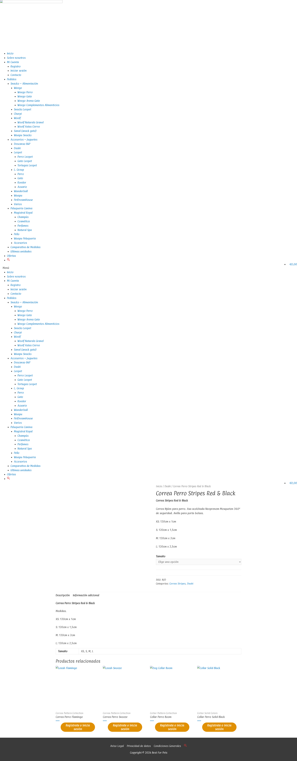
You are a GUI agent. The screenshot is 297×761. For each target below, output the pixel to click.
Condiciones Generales (167, 746)
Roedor (21, 182)
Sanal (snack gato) (25, 130)
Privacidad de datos (139, 746)
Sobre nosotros (16, 57)
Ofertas (11, 255)
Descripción (63, 595)
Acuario (22, 186)
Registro (16, 66)
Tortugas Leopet (27, 165)
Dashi (17, 148)
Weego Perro (25, 92)
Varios (18, 204)
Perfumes (22, 225)
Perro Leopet (25, 156)
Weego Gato (24, 96)
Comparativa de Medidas (25, 247)
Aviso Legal (117, 746)
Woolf (17, 118)
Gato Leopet (24, 161)
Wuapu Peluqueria (25, 238)
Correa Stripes (177, 583)
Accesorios (20, 242)
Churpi (18, 113)
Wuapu (18, 195)
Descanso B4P (22, 143)
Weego (18, 88)
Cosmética (23, 221)
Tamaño (160, 556)
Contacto (16, 75)
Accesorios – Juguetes (24, 139)
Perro (20, 174)
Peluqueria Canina (21, 208)
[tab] (63, 595)
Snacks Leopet (22, 109)
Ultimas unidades (21, 251)
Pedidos (11, 79)
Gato (20, 178)
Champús (22, 217)
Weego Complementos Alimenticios (38, 105)
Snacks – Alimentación (24, 83)
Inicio (10, 53)
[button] (8, 260)
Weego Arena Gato (28, 100)
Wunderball (21, 191)
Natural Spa (24, 230)
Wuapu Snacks (22, 135)
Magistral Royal (23, 212)
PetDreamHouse (23, 199)
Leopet (18, 152)
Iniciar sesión (19, 70)
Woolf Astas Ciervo (28, 126)
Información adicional (86, 595)
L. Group (19, 169)
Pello (16, 234)
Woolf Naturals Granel (30, 122)
